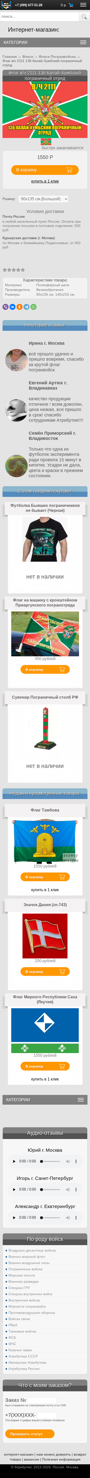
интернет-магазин (19, 1454)
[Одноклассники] (19, 307)
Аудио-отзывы (45, 1133)
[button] (84, 16)
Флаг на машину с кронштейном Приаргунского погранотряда (45, 602)
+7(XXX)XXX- (21, 1415)
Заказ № (16, 1400)
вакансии (31, 1459)
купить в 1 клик (45, 181)
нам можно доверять (53, 1454)
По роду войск (45, 1239)
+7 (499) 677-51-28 (28, 5)
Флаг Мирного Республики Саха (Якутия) (45, 999)
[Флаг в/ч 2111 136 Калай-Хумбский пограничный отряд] (45, 109)
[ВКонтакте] (13, 307)
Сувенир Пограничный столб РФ (45, 697)
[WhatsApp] (33, 307)
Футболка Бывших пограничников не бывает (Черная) (45, 508)
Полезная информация (61, 1459)
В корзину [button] (26, 169)
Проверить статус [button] (26, 1434)
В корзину (34, 670)
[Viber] (5, 307)
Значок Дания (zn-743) (45, 905)
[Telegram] (27, 307)
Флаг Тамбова (45, 810)
